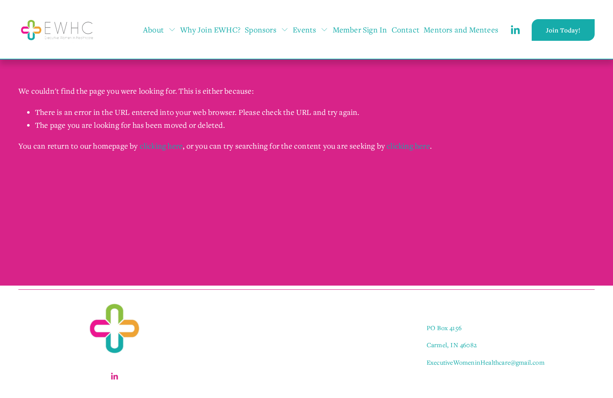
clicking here (161, 146)
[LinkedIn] (515, 30)
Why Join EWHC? (210, 30)
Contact (406, 30)
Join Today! (563, 30)
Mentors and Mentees (461, 30)
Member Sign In (360, 30)
